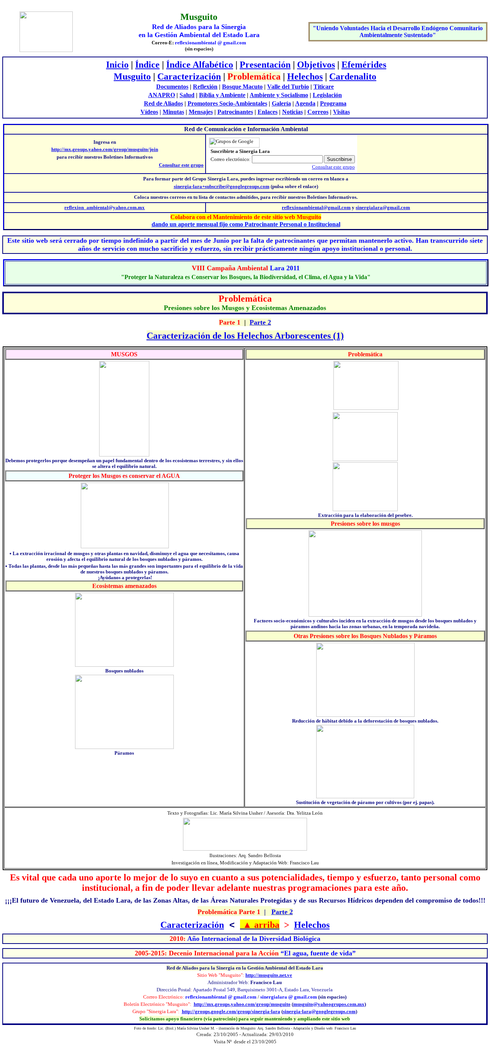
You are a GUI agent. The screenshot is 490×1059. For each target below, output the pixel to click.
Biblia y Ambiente (222, 95)
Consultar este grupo (181, 165)
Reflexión (205, 86)
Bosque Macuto (242, 86)
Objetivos (316, 65)
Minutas (173, 112)
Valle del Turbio (288, 86)
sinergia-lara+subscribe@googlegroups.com (222, 186)
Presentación (265, 65)
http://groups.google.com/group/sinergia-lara (231, 1011)
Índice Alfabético (199, 65)
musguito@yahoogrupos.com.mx (328, 1004)
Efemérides (363, 65)
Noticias (292, 112)
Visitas (341, 112)
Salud (187, 95)
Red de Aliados (163, 103)
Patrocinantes (235, 112)
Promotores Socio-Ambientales (227, 103)
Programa (333, 103)
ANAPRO (161, 95)
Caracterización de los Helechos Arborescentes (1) (245, 336)
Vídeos (149, 112)
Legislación (327, 95)
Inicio (117, 65)
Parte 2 (260, 322)
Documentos (172, 86)
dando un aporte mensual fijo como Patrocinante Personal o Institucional (246, 224)
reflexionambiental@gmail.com (316, 207)
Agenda (305, 103)
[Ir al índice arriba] (241, 924)
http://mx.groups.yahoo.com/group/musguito (242, 1004)
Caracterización (189, 76)
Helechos (305, 76)
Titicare (324, 86)
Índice (147, 65)
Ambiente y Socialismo (279, 95)
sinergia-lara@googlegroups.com (319, 1011)
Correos (317, 112)
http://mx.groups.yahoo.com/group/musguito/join (104, 149)
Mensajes (201, 112)
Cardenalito (352, 76)
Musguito (132, 76)
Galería (281, 103)
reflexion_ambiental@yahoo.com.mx (104, 207)
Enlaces (268, 112)
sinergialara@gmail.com (383, 207)
